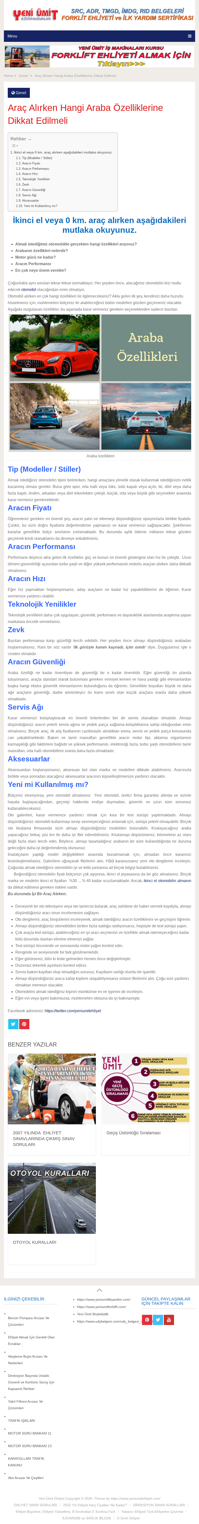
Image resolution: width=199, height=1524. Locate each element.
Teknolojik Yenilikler (36, 179)
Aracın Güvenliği (33, 190)
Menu (12, 36)
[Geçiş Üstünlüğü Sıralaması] (145, 1090)
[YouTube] (169, 1320)
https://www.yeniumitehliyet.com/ (135, 1498)
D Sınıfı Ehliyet (128, 1518)
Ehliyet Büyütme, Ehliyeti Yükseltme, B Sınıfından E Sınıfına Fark (65, 1512)
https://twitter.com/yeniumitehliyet (73, 1011)
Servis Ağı (29, 195)
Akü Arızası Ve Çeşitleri (25, 1478)
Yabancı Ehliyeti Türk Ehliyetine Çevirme (152, 1512)
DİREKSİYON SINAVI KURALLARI (159, 1505)
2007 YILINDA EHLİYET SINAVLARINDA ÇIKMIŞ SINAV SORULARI (44, 1138)
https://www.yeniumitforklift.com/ (101, 1307)
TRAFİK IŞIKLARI (21, 1421)
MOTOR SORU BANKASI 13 (30, 1446)
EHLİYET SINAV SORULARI (35, 1505)
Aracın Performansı (36, 169)
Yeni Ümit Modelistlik (92, 1314)
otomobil (28, 290)
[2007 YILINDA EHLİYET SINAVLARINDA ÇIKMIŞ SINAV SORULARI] (52, 1090)
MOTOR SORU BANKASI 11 (29, 1433)
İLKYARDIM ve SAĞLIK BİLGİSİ (86, 1518)
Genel (21, 93)
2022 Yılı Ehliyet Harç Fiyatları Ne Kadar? (95, 1505)
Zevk (25, 184)
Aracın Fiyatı (31, 163)
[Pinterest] (147, 1320)
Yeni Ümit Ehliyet (51, 1498)
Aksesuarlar (30, 200)
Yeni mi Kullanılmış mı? (40, 206)
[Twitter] (158, 1320)
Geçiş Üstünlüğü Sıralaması (134, 1132)
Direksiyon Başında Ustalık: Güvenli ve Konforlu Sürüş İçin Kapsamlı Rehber (31, 1382)
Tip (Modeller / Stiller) (37, 158)
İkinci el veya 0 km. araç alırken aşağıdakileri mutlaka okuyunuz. (63, 152)
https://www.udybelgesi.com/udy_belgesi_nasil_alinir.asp (120, 1321)
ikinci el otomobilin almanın (167, 881)
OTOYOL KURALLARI (34, 1242)
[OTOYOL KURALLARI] (52, 1199)
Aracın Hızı (30, 174)
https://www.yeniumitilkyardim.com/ (103, 1299)
